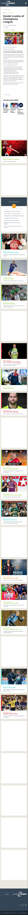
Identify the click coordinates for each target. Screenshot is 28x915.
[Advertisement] (14, 125)
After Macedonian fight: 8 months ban (12, 211)
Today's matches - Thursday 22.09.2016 (12, 213)
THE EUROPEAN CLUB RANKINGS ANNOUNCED (14, 215)
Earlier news (7, 9)
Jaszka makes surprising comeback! (11, 220)
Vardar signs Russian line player (10, 218)
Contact (7, 894)
